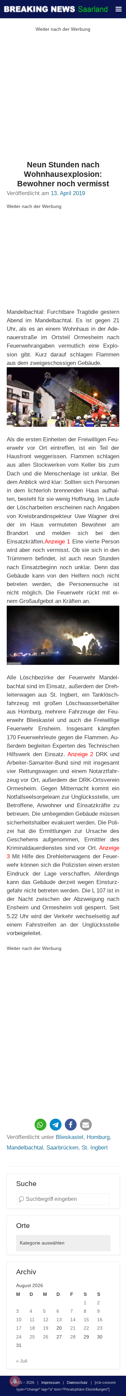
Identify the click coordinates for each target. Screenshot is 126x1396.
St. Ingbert (95, 1147)
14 (73, 1319)
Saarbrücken (62, 1147)
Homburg (98, 1137)
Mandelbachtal (25, 1147)
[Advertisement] (63, 96)
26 (45, 1337)
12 (45, 1319)
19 (45, 1328)
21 (73, 1328)
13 (59, 1319)
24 (19, 1337)
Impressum (50, 1382)
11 (32, 1319)
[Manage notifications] (14, 1381)
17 (19, 1328)
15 (86, 1319)
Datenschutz (77, 1382)
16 (99, 1319)
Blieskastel (69, 1137)
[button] (40, 1125)
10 (19, 1319)
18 (32, 1328)
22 (86, 1328)
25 (32, 1337)
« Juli (21, 1361)
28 (73, 1337)
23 (99, 1328)
